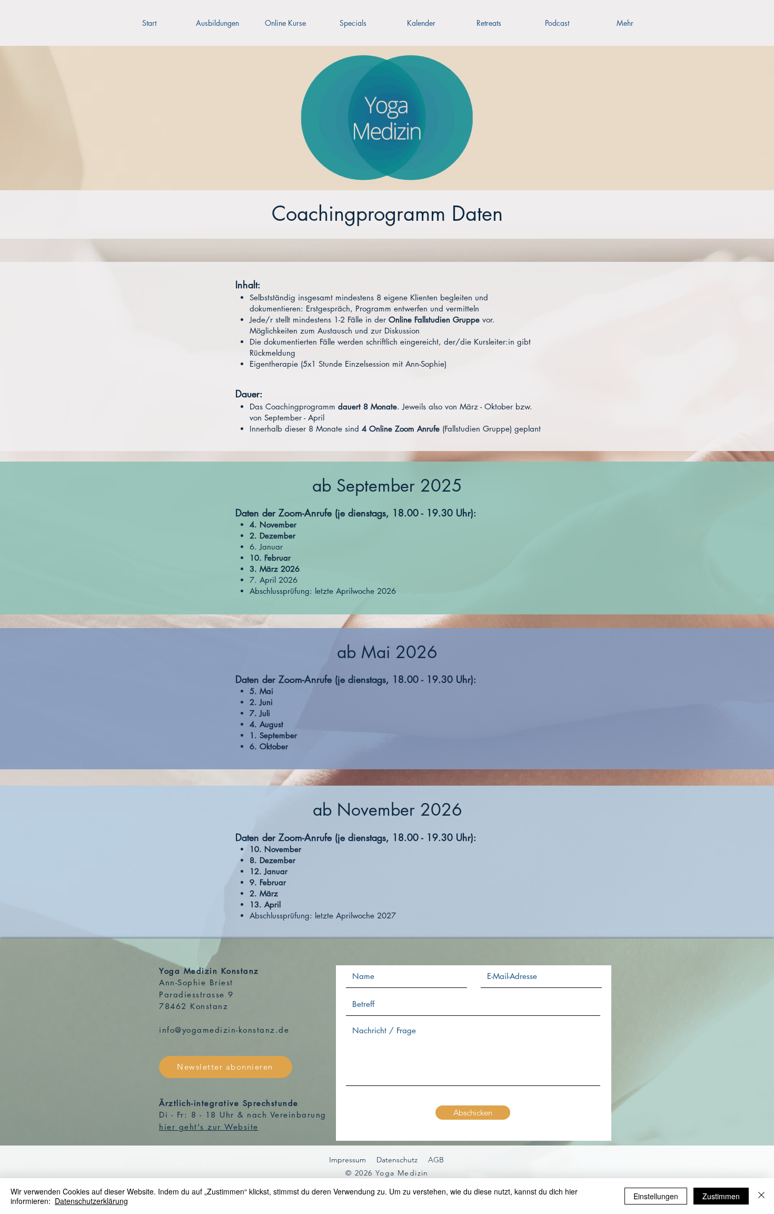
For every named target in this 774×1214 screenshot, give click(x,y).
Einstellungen (655, 1196)
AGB (436, 1159)
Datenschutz (397, 1159)
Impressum (347, 1159)
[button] (217, 23)
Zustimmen (721, 1196)
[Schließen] (761, 1196)
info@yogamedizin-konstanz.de (224, 1030)
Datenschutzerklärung (91, 1201)
